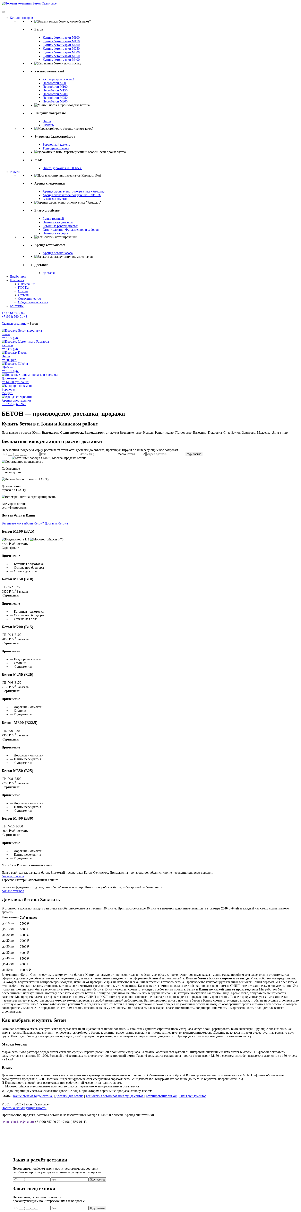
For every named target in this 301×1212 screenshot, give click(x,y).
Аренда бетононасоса (58, 253)
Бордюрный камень (56, 144)
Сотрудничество (29, 298)
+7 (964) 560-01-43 (14, 316)
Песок (47, 121)
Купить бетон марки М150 (61, 41)
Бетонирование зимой (161, 1096)
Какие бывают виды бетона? (33, 1096)
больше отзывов (13, 876)
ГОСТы (23, 287)
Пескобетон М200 (55, 94)
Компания (17, 280)
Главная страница (14, 323)
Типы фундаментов (192, 1096)
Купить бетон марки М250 (61, 48)
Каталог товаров (21, 17)
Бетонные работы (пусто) (60, 226)
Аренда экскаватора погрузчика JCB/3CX (72, 195)
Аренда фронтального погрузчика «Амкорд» (74, 191)
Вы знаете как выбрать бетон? (23, 523)
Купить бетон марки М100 (61, 37)
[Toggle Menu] (3, 11)
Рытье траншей (53, 218)
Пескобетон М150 (55, 90)
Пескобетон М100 (55, 86)
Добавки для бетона (69, 1096)
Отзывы (23, 295)
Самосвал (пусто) (55, 198)
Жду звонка (194, 454)
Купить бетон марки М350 (61, 56)
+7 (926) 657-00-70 (14, 313)
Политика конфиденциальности (24, 1108)
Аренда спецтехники (16, 402)
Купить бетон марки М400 (61, 59)
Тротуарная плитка (56, 148)
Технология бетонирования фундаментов (115, 1096)
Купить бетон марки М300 (61, 52)
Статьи (23, 291)
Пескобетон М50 (54, 83)
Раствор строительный (58, 79)
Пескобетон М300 (55, 101)
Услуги (15, 171)
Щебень (48, 125)
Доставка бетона (56, 523)
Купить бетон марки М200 (61, 45)
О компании (26, 284)
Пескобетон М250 (55, 97)
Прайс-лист (18, 276)
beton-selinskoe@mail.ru (18, 1121)
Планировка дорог (56, 233)
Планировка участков (58, 222)
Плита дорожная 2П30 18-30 (62, 168)
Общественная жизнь (33, 302)
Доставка (49, 273)
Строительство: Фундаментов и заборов (71, 229)
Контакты (17, 306)
